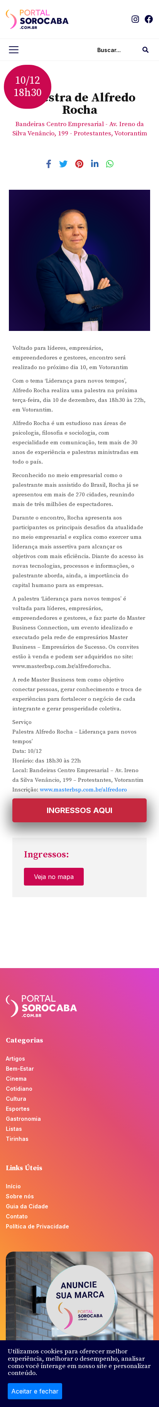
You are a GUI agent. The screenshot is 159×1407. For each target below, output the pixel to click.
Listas (14, 1128)
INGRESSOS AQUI (79, 810)
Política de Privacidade (37, 1226)
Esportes (18, 1108)
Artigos (15, 1058)
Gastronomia (23, 1118)
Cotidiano (19, 1088)
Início (13, 1186)
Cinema (16, 1078)
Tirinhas (17, 1138)
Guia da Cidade (27, 1206)
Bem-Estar (20, 1068)
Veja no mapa (54, 877)
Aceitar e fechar (35, 1391)
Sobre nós (20, 1196)
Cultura (16, 1098)
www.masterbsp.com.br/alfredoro (83, 789)
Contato (17, 1216)
